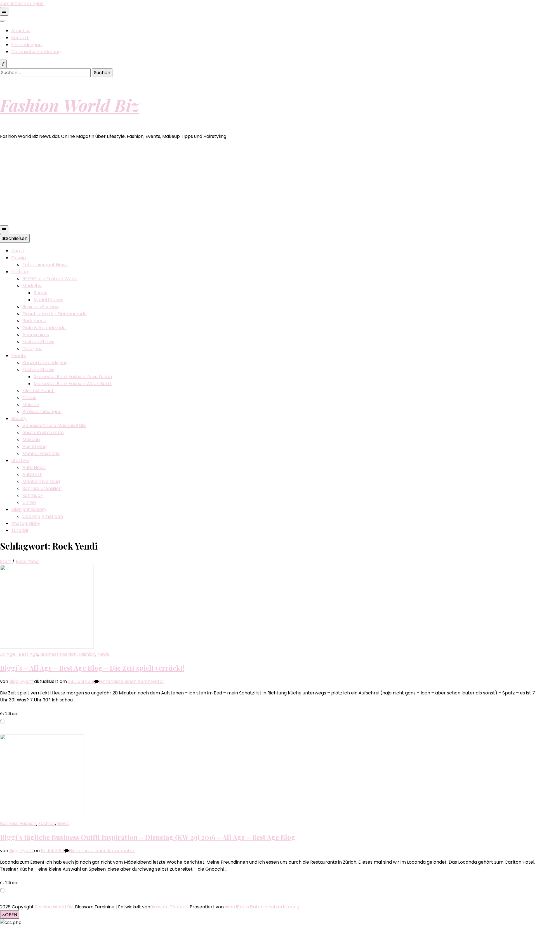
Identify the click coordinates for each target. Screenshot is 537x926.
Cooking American (42, 516)
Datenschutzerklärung (36, 51)
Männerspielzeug (41, 481)
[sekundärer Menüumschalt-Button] (4, 11)
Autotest (32, 474)
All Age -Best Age (19, 654)
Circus (29, 397)
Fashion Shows (38, 341)
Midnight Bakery (28, 509)
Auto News (34, 467)
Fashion (19, 271)
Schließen (16, 238)
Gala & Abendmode (44, 327)
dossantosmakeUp (43, 432)
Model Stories (48, 299)
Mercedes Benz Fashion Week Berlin (73, 383)
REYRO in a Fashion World (49, 278)
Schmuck (32, 495)
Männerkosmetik (41, 453)
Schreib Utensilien (42, 488)
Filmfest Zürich (38, 390)
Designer (32, 348)
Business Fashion (40, 306)
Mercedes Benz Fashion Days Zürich (73, 376)
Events (18, 355)
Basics (40, 292)
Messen (30, 404)
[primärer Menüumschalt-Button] (4, 229)
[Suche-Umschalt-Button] (3, 64)
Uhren (29, 502)
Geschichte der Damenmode (54, 313)
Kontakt (20, 37)
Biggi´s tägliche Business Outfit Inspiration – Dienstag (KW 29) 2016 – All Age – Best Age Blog (147, 837)
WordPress (237, 907)
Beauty (19, 418)
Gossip (18, 258)
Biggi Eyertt (21, 681)
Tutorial (19, 530)
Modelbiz (32, 285)
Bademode (34, 320)
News (103, 654)
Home (17, 251)
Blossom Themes (169, 907)
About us (20, 30)
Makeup (31, 439)
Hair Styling (34, 446)
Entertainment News (45, 264)
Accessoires (35, 334)
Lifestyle (20, 460)
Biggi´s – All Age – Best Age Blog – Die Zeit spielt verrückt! (92, 667)
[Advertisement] (268, 183)
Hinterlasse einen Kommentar (131, 681)
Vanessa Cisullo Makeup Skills (54, 425)
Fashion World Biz (69, 105)
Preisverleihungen (42, 411)
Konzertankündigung (45, 362)
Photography (25, 523)
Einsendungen (26, 44)
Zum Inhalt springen (22, 3)
